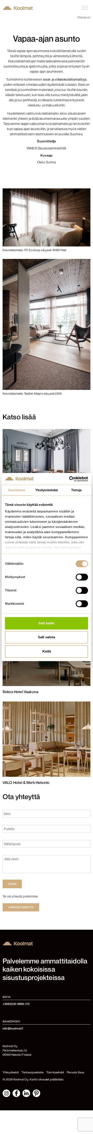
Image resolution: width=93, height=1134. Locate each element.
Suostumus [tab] (17, 490)
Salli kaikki (46, 623)
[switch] (82, 577)
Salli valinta (46, 637)
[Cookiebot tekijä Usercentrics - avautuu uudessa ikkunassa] (69, 479)
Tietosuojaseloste (32, 1072)
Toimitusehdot (55, 1072)
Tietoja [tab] (76, 490)
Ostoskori (83, 17)
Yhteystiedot (11, 1072)
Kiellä (46, 651)
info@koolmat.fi (13, 1028)
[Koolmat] (18, 7)
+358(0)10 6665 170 (21, 907)
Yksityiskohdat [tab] (46, 490)
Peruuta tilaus (75, 1072)
